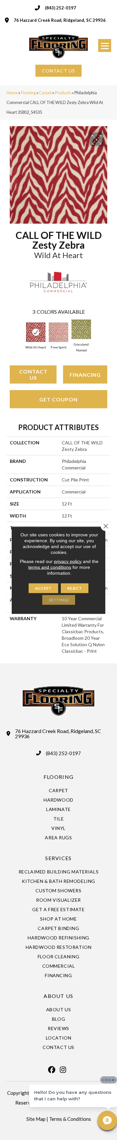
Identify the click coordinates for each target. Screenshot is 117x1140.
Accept (43, 587)
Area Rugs (58, 837)
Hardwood (58, 800)
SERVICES (58, 858)
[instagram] (63, 1070)
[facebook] (51, 1070)
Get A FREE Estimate (58, 909)
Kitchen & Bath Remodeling (58, 881)
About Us (58, 1009)
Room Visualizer (58, 900)
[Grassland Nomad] (81, 329)
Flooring (28, 92)
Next (107, 332)
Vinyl (58, 828)
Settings (59, 599)
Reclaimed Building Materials (59, 871)
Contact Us (33, 374)
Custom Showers (58, 890)
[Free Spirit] (58, 332)
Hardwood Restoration (59, 947)
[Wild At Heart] (35, 332)
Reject (74, 587)
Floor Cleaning (58, 956)
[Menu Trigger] (104, 45)
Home (12, 92)
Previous (10, 332)
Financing (85, 375)
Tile (58, 818)
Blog (58, 1019)
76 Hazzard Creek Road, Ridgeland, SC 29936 (60, 20)
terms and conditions (49, 567)
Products (63, 92)
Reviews (58, 1028)
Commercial (58, 966)
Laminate (58, 809)
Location (59, 1038)
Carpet (45, 92)
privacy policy (68, 561)
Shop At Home (58, 919)
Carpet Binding (58, 928)
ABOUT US (58, 996)
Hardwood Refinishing (58, 937)
